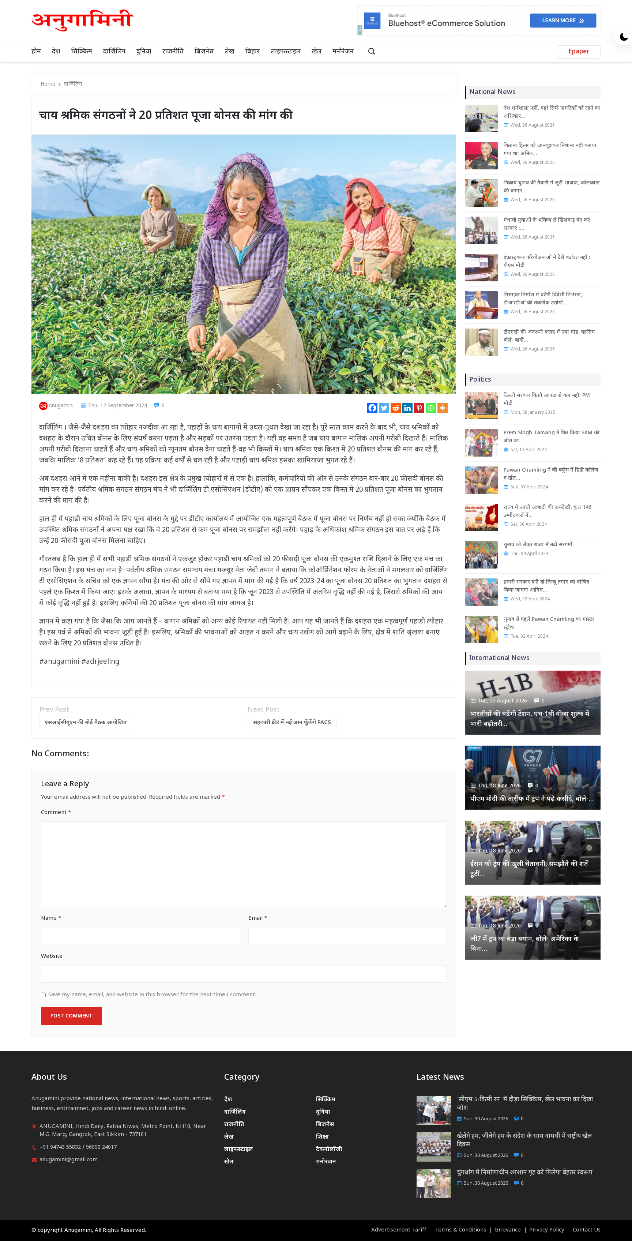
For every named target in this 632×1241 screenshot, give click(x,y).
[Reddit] (396, 408)
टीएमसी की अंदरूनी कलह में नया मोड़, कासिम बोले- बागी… (549, 336)
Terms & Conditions (460, 1230)
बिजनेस (204, 52)
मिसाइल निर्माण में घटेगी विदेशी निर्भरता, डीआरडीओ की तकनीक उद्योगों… (543, 299)
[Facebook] (372, 408)
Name (51, 918)
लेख (229, 52)
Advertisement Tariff (398, 1230)
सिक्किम (81, 52)
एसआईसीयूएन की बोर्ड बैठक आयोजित (86, 722)
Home (48, 84)
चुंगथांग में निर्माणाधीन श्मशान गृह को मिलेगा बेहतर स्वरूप (524, 1173)
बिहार (252, 52)
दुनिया (143, 52)
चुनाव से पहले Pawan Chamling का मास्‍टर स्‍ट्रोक (549, 623)
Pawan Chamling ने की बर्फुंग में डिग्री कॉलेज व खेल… (551, 474)
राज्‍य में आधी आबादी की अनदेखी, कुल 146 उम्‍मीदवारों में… (547, 511)
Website (52, 956)
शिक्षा (322, 1137)
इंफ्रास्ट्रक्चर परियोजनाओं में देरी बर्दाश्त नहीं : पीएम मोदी (547, 261)
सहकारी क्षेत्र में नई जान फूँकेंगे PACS (292, 722)
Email (257, 918)
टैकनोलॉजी (329, 1150)
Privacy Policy (546, 1230)
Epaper (578, 52)
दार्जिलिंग (114, 52)
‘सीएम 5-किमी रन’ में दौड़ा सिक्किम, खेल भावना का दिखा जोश (525, 1104)
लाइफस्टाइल (286, 52)
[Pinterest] (419, 408)
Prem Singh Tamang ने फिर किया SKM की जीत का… (551, 437)
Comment (56, 812)
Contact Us (587, 1230)
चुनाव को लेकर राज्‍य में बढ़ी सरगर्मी (538, 544)
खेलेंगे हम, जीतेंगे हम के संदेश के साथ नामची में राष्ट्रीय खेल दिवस (524, 1140)
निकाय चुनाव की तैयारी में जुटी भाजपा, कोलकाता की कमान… (552, 187)
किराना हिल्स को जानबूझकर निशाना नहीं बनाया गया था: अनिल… (550, 149)
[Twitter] (384, 408)
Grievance (507, 1230)
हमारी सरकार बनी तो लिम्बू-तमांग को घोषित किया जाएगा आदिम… (546, 586)
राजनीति (173, 52)
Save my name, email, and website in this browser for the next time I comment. (152, 994)
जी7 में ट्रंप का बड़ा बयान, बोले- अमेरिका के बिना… (524, 944)
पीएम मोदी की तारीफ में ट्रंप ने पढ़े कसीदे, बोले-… (532, 799)
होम (36, 52)
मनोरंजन (343, 52)
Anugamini (61, 405)
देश (56, 52)
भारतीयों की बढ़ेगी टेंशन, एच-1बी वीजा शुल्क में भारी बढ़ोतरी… (529, 719)
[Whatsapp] (431, 408)
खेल (316, 52)
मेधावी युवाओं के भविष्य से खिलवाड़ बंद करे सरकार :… (547, 224)
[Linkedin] (407, 408)
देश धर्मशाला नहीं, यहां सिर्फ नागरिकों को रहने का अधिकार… (552, 112)
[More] (442, 408)
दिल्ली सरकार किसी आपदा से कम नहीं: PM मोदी (547, 399)
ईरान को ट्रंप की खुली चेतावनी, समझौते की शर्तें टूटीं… (529, 869)
